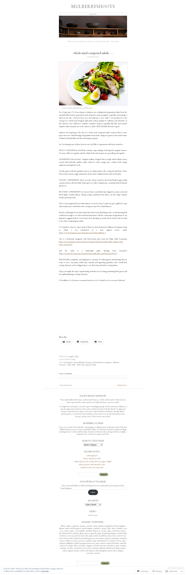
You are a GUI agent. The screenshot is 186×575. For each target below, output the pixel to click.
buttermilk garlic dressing (82, 362)
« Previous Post (65, 385)
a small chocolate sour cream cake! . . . (93, 467)
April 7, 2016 (73, 356)
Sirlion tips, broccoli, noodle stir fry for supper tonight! (93, 461)
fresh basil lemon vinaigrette (102, 362)
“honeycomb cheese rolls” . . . (93, 458)
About (93, 14)
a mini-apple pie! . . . (93, 455)
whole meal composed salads (86, 365)
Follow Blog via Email (93, 481)
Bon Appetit (68, 362)
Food (73, 359)
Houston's (62, 365)
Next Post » (122, 385)
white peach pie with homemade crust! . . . (93, 464)
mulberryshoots (93, 6)
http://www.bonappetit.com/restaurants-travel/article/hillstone (82, 233)
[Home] (93, 37)
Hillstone (116, 362)
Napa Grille (71, 365)
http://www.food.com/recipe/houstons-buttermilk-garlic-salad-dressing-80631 (88, 253)
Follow (93, 492)
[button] (93, 83)
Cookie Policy (45, 571)
